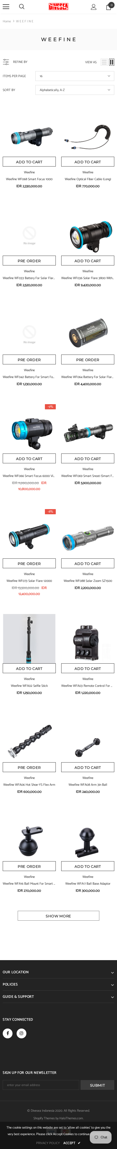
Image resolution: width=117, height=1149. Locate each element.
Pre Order (29, 261)
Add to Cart (29, 162)
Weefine (29, 172)
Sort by (9, 90)
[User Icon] (94, 7)
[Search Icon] (21, 7)
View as (91, 62)
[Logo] (58, 6)
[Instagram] (21, 1033)
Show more (58, 916)
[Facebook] (8, 1033)
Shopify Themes (44, 1118)
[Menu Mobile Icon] (6, 7)
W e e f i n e (24, 21)
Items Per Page (14, 76)
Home (7, 21)
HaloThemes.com (71, 1118)
